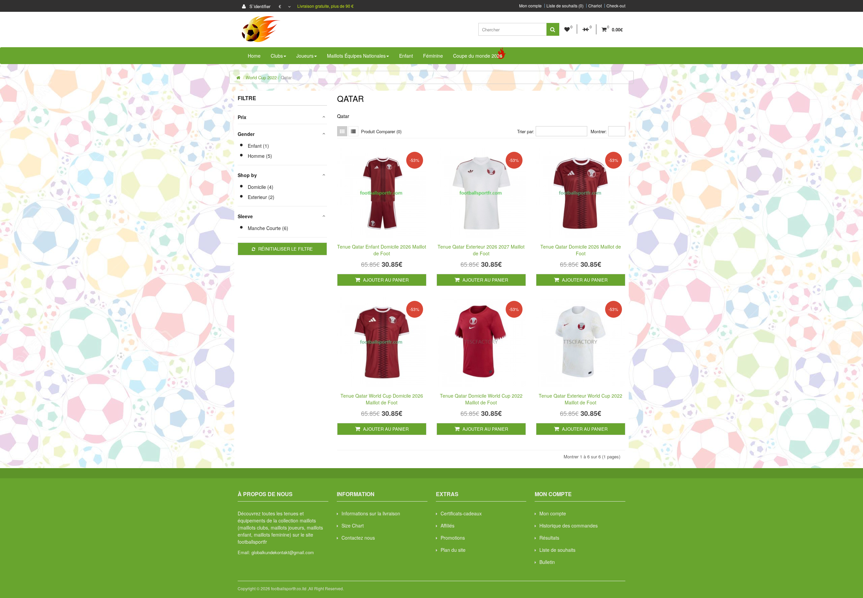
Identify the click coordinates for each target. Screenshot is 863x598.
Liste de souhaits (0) (565, 6)
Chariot (595, 6)
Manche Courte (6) (268, 228)
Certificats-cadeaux (461, 513)
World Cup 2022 (261, 77)
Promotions (453, 537)
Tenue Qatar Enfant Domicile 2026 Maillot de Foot (381, 250)
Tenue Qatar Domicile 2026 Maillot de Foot (580, 250)
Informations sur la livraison (370, 513)
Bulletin (547, 562)
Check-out (615, 6)
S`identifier (259, 6)
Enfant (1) (258, 145)
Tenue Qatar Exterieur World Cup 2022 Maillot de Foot (580, 399)
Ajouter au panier (385, 280)
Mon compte (530, 6)
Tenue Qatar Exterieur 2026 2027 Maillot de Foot (481, 250)
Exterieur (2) (261, 197)
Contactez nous (358, 537)
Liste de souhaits (557, 549)
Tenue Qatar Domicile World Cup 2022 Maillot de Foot (481, 399)
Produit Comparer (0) (381, 131)
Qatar (286, 77)
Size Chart (352, 525)
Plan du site (453, 549)
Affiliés (447, 525)
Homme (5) (260, 155)
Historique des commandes (568, 525)
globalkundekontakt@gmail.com (282, 552)
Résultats (549, 537)
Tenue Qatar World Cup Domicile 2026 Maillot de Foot (381, 399)
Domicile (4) (260, 186)
